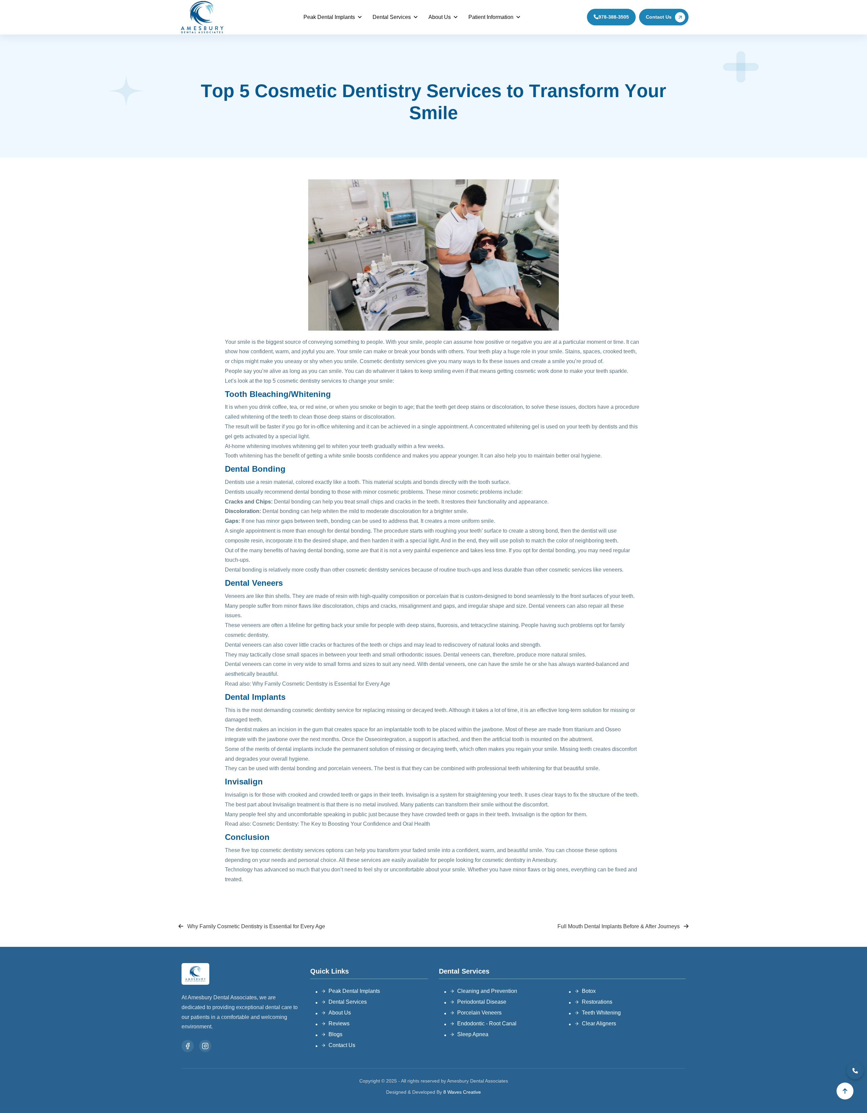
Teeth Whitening (601, 1013)
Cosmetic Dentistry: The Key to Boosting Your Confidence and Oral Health (341, 824)
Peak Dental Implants (329, 17)
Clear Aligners (599, 1023)
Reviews (339, 1023)
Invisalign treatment (296, 804)
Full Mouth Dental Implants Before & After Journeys (619, 926)
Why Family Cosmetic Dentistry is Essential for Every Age (321, 684)
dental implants (295, 749)
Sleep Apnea (472, 1034)
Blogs (335, 1034)
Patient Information (490, 17)
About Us (439, 17)
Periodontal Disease (481, 1002)
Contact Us (659, 17)
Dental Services (392, 17)
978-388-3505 (613, 17)
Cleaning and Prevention (487, 991)
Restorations (597, 1002)
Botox (589, 991)
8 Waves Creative (462, 1092)
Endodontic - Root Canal (486, 1023)
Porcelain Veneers (479, 1013)
